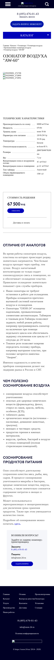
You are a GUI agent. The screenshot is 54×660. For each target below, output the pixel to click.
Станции (38, 608)
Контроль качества (27, 599)
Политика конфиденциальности (27, 633)
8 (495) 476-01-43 (28, 13)
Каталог (27, 35)
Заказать (16, 211)
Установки (39, 603)
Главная (6, 594)
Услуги (6, 603)
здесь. (17, 523)
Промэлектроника (42, 594)
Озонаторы (39, 599)
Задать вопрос (22, 564)
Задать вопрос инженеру (27, 24)
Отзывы (22, 594)
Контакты (23, 603)
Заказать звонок (27, 17)
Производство (9, 608)
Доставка (23, 608)
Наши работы (9, 612)
